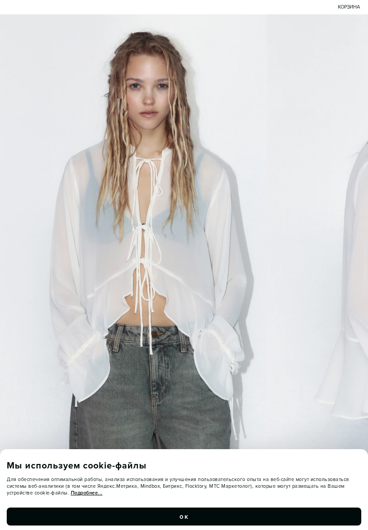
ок (184, 516)
